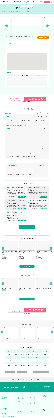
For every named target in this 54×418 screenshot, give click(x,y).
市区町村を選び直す (10, 371)
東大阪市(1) (23, 365)
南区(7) (37, 362)
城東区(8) (15, 354)
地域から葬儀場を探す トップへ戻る (41, 371)
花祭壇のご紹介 (26, 2)
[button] (6, 25)
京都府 (30, 402)
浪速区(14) (23, 357)
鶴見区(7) (8, 357)
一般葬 (18, 397)
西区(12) (29, 357)
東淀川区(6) (23, 360)
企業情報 (3, 398)
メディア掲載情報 (4, 397)
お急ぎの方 (47, 1)
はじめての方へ (44, 396)
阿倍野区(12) (30, 351)
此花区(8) (8, 354)
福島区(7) (37, 360)
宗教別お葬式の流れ (5, 408)
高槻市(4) (8, 365)
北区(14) (44, 351)
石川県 (30, 398)
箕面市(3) (30, 365)
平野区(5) (30, 360)
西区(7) (22, 362)
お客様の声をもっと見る (26, 299)
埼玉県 (34, 402)
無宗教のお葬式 (4, 409)
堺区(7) (8, 362)
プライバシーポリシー (32, 411)
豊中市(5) (15, 365)
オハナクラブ (4, 399)
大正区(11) (37, 354)
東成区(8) (15, 360)
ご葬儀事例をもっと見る (26, 266)
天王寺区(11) (16, 357)
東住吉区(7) (9, 360)
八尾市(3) (37, 365)
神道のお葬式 (4, 413)
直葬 (22, 397)
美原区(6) (44, 362)
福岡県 (34, 403)
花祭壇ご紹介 (19, 401)
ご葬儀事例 (18, 408)
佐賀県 (30, 404)
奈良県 (30, 403)
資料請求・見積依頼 (48, 387)
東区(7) (29, 362)
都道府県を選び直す (22, 371)
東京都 (34, 398)
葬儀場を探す (40, 1)
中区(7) (15, 362)
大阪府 (30, 399)
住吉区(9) (30, 354)
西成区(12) (37, 357)
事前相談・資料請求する (43, 37)
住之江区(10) (23, 354)
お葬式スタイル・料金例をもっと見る (26, 227)
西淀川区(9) (45, 357)
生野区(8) (37, 351)
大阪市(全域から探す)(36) (16, 351)
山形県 (34, 397)
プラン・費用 (33, 2)
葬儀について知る (19, 411)
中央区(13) (44, 354)
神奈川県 (35, 399)
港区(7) (44, 360)
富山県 (30, 397)
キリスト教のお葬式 (4, 412)
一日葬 (18, 398)
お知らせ (31, 408)
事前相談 (40, 387)
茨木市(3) (8, 351)
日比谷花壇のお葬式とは (17, 2)
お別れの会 (22, 398)
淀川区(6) (44, 365)
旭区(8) (22, 351)
